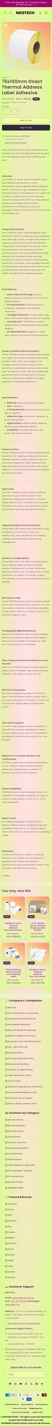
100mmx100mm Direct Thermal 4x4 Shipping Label (13, 973)
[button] (5, 13)
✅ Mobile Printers (13, 1159)
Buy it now (26, 127)
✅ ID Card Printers (14, 1153)
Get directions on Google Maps (24, 1323)
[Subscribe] (44, 1374)
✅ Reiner (9, 1249)
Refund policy (27, 1404)
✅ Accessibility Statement (18, 1024)
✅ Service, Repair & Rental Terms (21, 1103)
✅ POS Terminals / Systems (18, 1170)
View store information (15, 142)
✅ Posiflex (10, 1232)
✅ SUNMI (9, 1260)
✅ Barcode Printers (14, 1120)
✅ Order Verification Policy (18, 1075)
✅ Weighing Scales (14, 1187)
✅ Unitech (10, 1272)
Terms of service (19, 1408)
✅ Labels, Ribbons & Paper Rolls (20, 1165)
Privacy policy (41, 1404)
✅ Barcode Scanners (15, 1125)
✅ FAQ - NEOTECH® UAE (16, 1047)
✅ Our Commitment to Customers (22, 1013)
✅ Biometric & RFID (14, 1131)
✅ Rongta (10, 1254)
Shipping (5, 102)
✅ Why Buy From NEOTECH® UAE (20, 1018)
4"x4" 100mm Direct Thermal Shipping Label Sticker (37, 926)
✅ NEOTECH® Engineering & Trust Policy (24, 1086)
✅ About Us (10, 1007)
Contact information (20, 1412)
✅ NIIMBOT (10, 1238)
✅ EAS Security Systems (16, 1148)
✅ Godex (9, 1209)
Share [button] (7, 875)
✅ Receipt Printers (14, 1182)
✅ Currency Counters (15, 1142)
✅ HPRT (8, 1215)
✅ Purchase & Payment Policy (19, 1058)
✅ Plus (8, 1226)
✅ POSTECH (10, 1243)
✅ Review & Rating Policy (17, 1064)
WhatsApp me (12, 1304)
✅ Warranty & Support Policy (19, 1069)
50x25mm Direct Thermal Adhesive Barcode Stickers (13, 926)
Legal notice (37, 1412)
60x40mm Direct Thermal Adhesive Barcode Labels (37, 973)
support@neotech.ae (23, 1297)
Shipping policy (35, 1408)
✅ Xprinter (10, 1277)
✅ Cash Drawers (13, 1137)
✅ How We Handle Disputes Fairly (21, 1092)
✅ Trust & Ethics (13, 1081)
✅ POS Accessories (14, 1176)
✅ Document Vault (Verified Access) (23, 1041)
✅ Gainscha (11, 1204)
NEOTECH (15, 1404)
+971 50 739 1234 (19, 1301)
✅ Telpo (9, 1266)
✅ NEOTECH (10, 1221)
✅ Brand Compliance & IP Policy (20, 1036)
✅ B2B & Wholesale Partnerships (20, 1030)
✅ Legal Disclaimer (14, 1052)
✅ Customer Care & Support (19, 1098)
